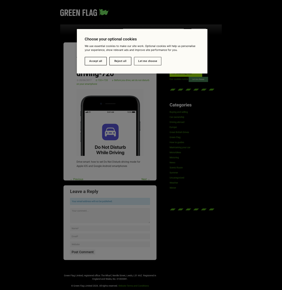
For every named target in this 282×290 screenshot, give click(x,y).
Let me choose (147, 61)
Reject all (120, 61)
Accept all (95, 61)
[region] (142, 51)
